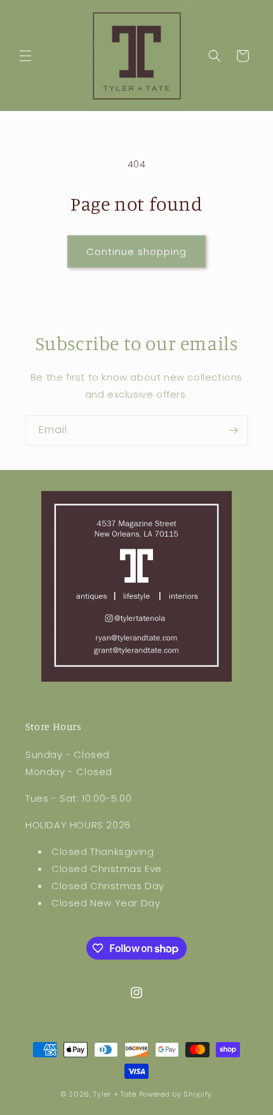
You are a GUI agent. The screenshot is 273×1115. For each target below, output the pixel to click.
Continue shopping (136, 251)
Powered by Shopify (176, 1094)
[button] (25, 56)
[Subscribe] (233, 430)
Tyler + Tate (115, 1094)
